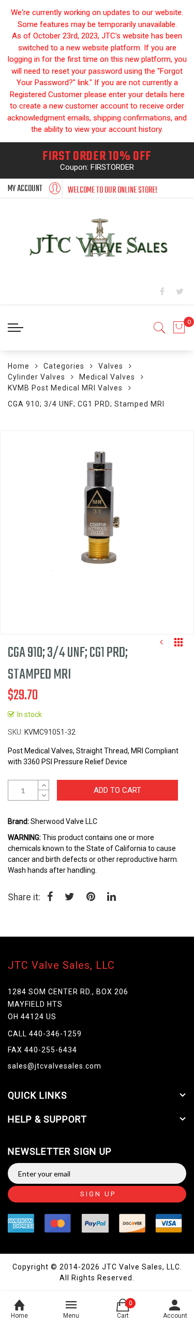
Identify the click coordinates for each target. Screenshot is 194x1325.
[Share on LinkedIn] (111, 898)
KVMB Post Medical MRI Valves (65, 388)
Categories (63, 366)
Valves (110, 366)
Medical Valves (107, 377)
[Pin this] (90, 898)
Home (18, 366)
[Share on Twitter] (69, 898)
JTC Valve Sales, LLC (61, 965)
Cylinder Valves (36, 377)
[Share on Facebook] (50, 898)
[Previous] (161, 645)
